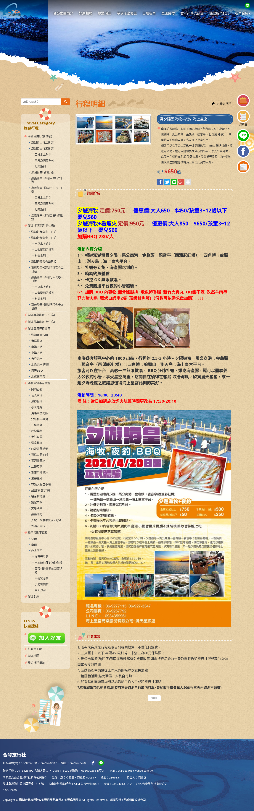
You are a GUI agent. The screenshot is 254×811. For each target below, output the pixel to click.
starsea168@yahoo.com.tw (135, 770)
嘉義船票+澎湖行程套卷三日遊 (47, 279)
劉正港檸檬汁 (39, 472)
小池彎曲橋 (42, 584)
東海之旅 (36, 353)
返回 (154, 698)
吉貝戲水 (36, 358)
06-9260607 (49, 763)
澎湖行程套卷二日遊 (43, 232)
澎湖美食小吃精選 (39, 383)
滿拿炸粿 (36, 443)
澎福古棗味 (38, 526)
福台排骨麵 (38, 496)
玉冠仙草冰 (38, 460)
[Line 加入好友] (45, 638)
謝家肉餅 (36, 502)
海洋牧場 (36, 341)
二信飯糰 (36, 425)
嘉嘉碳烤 (36, 514)
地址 (5, 783)
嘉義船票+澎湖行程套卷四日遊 (47, 306)
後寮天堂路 (42, 556)
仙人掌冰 (36, 395)
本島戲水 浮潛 (40, 364)
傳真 (64, 763)
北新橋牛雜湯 (39, 419)
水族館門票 (38, 376)
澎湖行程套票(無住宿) (41, 225)
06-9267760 (78, 763)
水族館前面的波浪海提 (48, 562)
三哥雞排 (36, 478)
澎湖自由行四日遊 (42, 172)
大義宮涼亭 (42, 578)
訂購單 (243, 124)
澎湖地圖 (33, 656)
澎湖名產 (33, 596)
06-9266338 (29, 763)
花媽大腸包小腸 (41, 484)
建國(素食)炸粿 (40, 490)
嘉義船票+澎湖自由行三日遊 (47, 189)
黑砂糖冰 (36, 401)
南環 (34, 545)
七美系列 (40, 166)
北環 (34, 539)
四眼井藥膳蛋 (39, 449)
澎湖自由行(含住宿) (40, 136)
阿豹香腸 (36, 389)
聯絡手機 (8, 770)
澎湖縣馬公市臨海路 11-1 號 (26, 783)
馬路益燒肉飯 (39, 413)
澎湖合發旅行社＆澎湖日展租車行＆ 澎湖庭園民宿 (12, 10)
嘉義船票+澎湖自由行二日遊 (47, 180)
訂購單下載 (35, 649)
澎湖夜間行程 (39, 335)
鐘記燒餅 (36, 431)
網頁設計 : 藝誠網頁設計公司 (128, 800)
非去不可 (36, 550)
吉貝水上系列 (43, 154)
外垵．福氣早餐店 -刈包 (46, 520)
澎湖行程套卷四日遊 (43, 261)
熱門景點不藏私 (37, 532)
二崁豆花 (36, 466)
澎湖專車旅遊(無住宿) (41, 322)
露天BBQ (37, 370)
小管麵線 (36, 407)
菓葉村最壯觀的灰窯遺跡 (48, 570)
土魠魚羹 (36, 437)
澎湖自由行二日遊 (42, 142)
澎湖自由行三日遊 (42, 148)
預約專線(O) (10, 763)
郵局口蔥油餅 (39, 454)
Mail (112, 770)
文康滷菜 (36, 508)
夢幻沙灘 (40, 590)
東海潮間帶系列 (44, 160)
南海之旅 (36, 347)
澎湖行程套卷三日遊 (43, 238)
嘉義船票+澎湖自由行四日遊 (47, 217)
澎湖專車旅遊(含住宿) (41, 315)
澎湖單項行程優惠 (39, 328)
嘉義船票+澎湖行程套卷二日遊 (47, 269)
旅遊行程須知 (36, 662)
